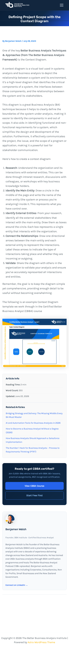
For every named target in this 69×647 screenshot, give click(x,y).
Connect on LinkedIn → (16, 585)
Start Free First (34, 495)
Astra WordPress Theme (41, 642)
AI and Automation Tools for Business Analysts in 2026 (33, 423)
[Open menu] (61, 5)
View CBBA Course (34, 485)
